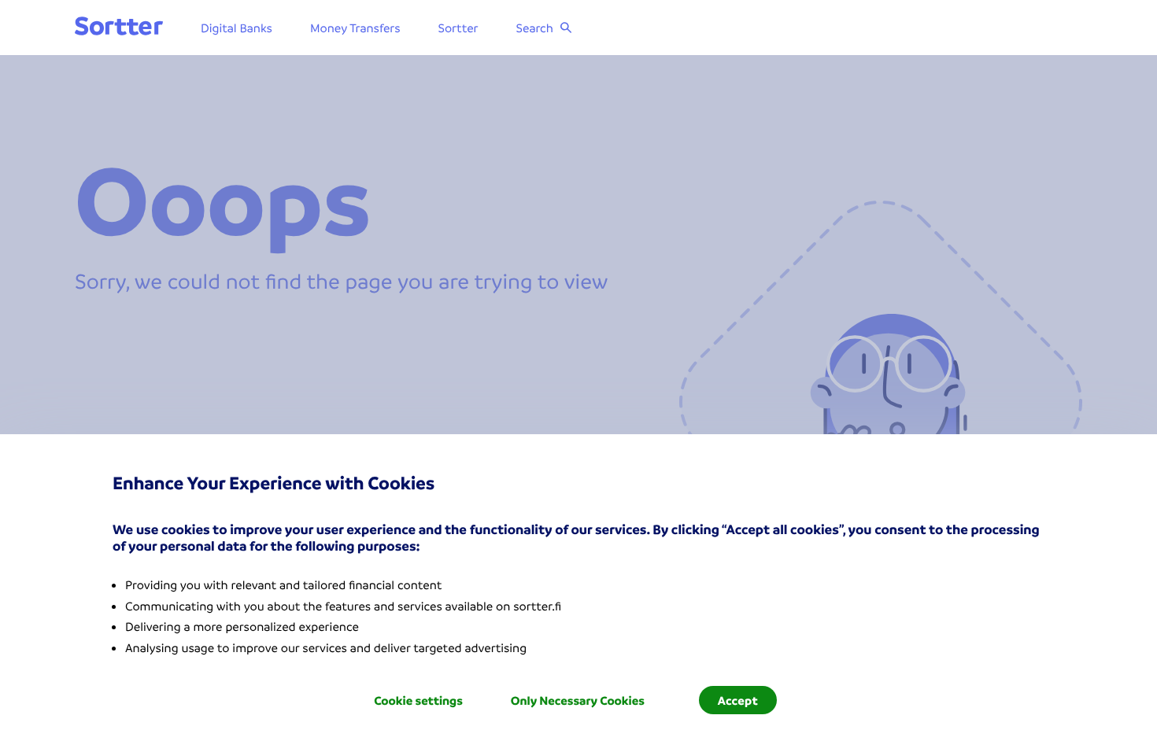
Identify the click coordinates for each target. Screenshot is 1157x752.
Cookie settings (418, 700)
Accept (738, 700)
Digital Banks (236, 27)
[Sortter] (119, 27)
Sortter (458, 27)
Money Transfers (355, 27)
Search (534, 27)
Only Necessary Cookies (578, 700)
